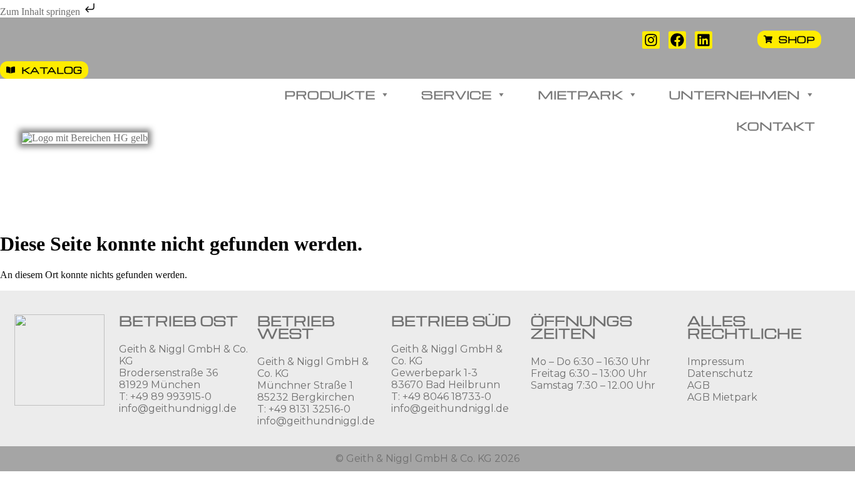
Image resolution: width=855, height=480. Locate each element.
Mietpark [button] (580, 94)
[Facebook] (677, 40)
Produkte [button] (329, 94)
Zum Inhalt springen (41, 11)
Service (456, 94)
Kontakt (775, 126)
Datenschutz (720, 373)
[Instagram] (651, 40)
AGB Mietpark (722, 397)
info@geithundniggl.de (178, 408)
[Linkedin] (703, 40)
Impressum (715, 362)
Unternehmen (734, 94)
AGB (698, 385)
